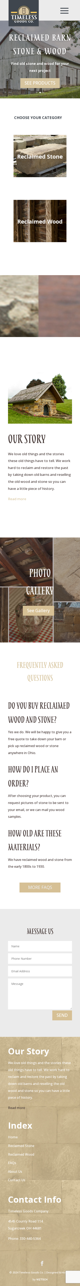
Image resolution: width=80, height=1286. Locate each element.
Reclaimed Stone (40, 156)
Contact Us (16, 1180)
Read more (17, 498)
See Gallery (38, 610)
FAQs (12, 1163)
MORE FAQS (40, 887)
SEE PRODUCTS (40, 83)
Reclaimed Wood (40, 221)
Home (13, 1137)
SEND (62, 1015)
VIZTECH (42, 1279)
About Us (15, 1171)
